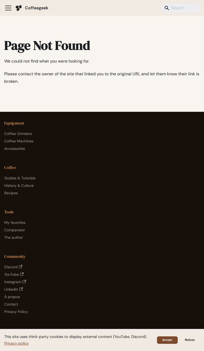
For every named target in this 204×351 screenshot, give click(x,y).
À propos (12, 296)
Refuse (190, 339)
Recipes (11, 193)
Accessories (14, 148)
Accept (167, 339)
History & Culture (19, 185)
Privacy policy (16, 343)
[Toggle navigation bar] (8, 8)
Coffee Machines (18, 141)
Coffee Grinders (18, 133)
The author (13, 237)
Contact (11, 304)
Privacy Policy (16, 311)
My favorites (15, 222)
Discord (11, 267)
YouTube (11, 274)
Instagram (12, 281)
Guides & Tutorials (20, 178)
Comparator (14, 230)
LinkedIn (11, 289)
